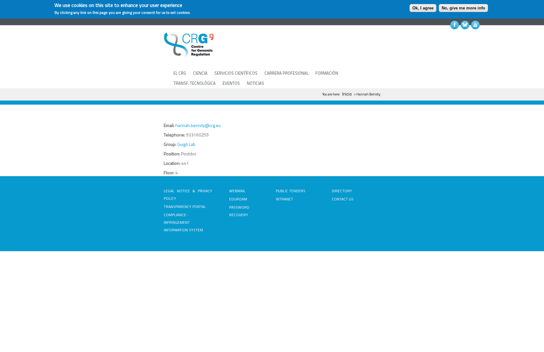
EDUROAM (238, 199)
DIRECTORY (342, 191)
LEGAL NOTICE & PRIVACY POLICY (188, 194)
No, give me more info (463, 8)
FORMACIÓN (326, 73)
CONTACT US (343, 199)
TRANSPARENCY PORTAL (185, 207)
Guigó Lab (186, 144)
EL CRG (179, 73)
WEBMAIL (237, 191)
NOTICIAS (255, 83)
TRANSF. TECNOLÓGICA (194, 83)
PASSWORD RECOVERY (239, 211)
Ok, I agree (423, 8)
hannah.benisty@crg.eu (198, 125)
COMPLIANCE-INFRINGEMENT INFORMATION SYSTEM (183, 222)
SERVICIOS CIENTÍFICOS (236, 73)
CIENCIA (200, 73)
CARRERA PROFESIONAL (286, 73)
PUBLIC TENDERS (290, 191)
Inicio (347, 93)
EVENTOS (231, 83)
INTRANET (284, 199)
